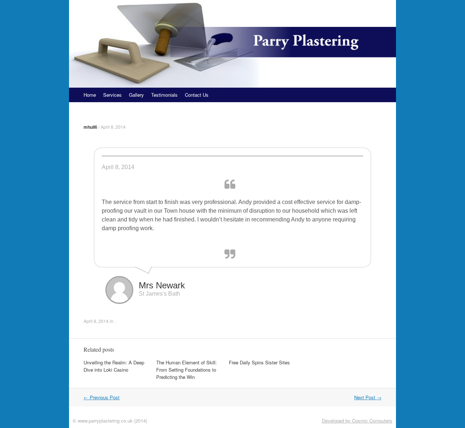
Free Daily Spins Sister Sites (259, 362)
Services (112, 94)
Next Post (367, 397)
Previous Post (102, 397)
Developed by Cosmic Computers (357, 420)
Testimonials (164, 94)
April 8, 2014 (113, 127)
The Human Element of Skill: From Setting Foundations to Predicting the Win (186, 369)
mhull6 (90, 127)
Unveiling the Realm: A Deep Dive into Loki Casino (114, 366)
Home (90, 94)
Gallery (136, 94)
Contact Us (197, 94)
